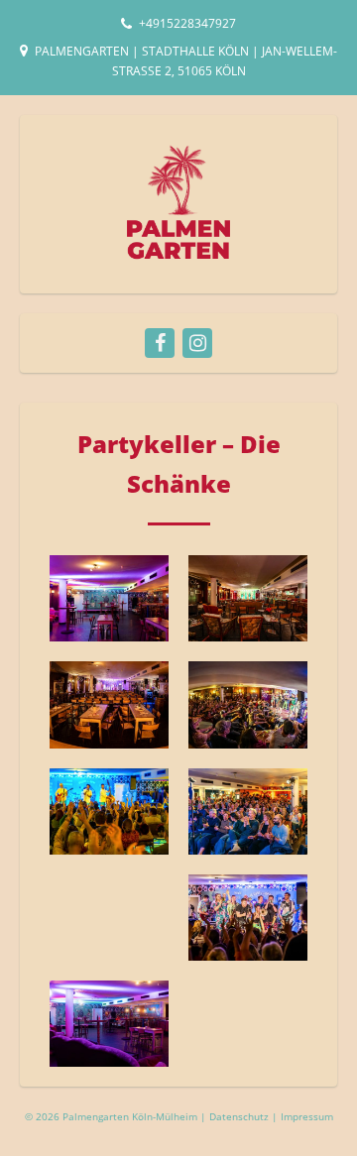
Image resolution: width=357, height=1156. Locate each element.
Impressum (307, 1116)
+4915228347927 (187, 23)
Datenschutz (240, 1116)
